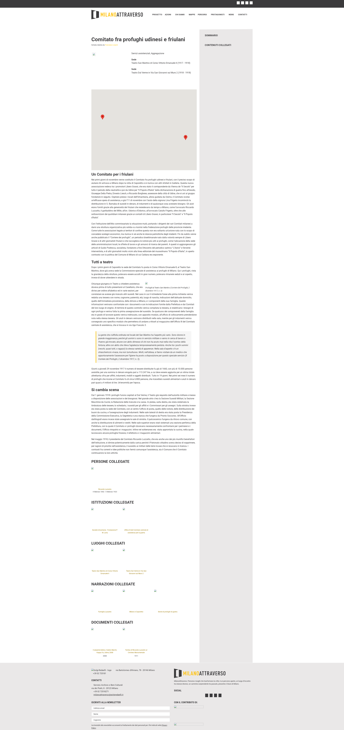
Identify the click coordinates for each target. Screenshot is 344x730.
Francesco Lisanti (111, 45)
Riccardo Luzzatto (104, 489)
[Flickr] (215, 695)
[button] (250, 14)
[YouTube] (219, 695)
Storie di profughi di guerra (167, 612)
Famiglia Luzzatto (104, 612)
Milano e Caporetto (136, 612)
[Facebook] (206, 695)
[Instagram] (211, 695)
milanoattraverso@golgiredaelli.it (108, 695)
